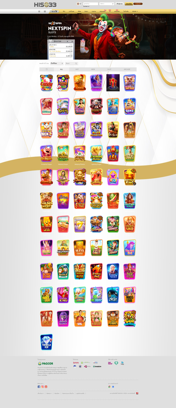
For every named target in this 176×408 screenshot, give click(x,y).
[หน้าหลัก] (39, 11)
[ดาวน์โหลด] (45, 11)
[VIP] (54, 11)
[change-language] (79, 3)
